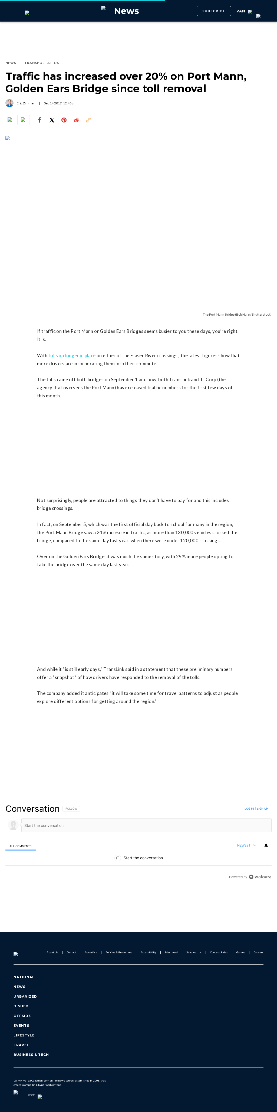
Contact (71, 952)
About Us (52, 952)
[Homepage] (25, 952)
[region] (138, 842)
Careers (258, 952)
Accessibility (148, 952)
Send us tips (194, 952)
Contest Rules (219, 952)
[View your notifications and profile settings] (266, 845)
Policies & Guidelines (119, 952)
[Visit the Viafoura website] (260, 877)
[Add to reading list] (23, 120)
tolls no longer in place (72, 355)
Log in (249, 808)
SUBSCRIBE (213, 11)
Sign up (262, 808)
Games (240, 952)
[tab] (20, 845)
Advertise (91, 952)
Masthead (171, 952)
